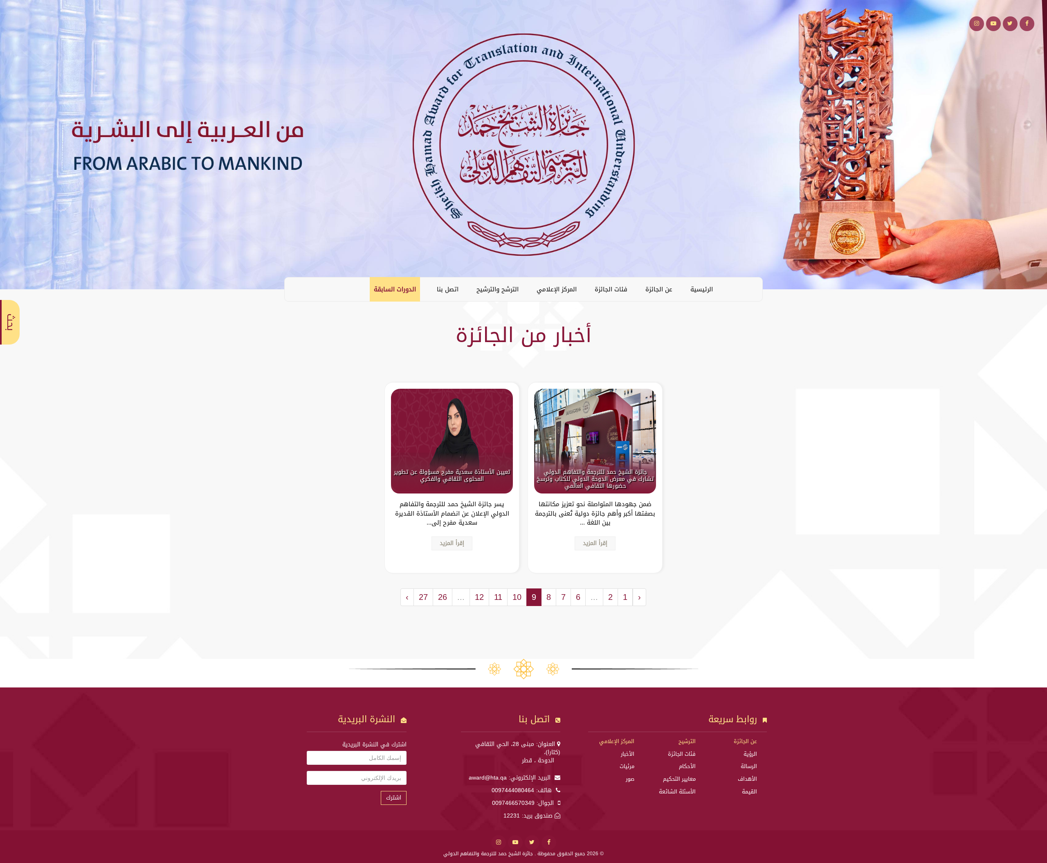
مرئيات (627, 766)
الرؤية (750, 754)
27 (423, 597)
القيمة (749, 791)
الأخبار (627, 754)
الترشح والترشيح (497, 289)
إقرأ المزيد (595, 543)
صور (630, 779)
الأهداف (747, 779)
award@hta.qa (488, 777)
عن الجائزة (658, 289)
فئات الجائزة (611, 289)
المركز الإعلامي (557, 289)
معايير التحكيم (679, 779)
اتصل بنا (447, 289)
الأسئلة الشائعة (677, 791)
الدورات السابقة (395, 289)
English (297, 288)
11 (498, 597)
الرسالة (749, 766)
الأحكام (687, 766)
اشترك (393, 797)
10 (516, 597)
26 (442, 597)
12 (479, 597)
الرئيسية (701, 289)
